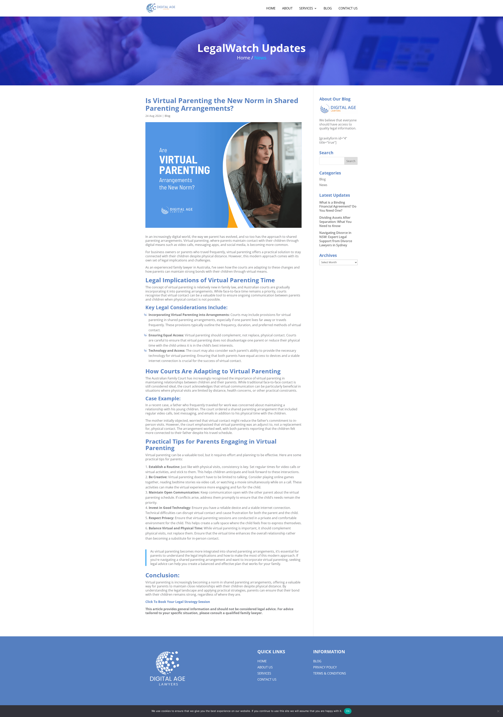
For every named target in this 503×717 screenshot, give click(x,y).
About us (265, 667)
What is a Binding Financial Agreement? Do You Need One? (337, 206)
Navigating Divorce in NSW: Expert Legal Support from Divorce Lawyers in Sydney (335, 239)
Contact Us (266, 679)
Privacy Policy (325, 667)
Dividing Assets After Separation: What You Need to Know (335, 221)
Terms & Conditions (329, 673)
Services (264, 673)
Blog (167, 116)
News (323, 185)
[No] (498, 711)
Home (262, 661)
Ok (348, 710)
